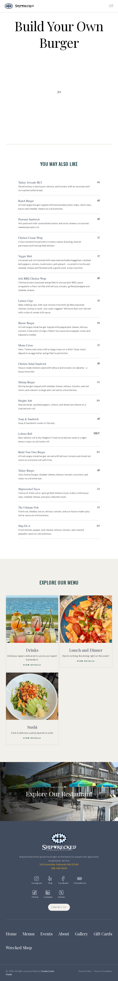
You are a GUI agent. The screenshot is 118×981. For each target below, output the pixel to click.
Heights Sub (25, 400)
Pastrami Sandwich (29, 219)
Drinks (32, 650)
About (63, 933)
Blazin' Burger (26, 323)
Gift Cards (103, 933)
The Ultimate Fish (28, 507)
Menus (29, 933)
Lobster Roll (25, 433)
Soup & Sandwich (28, 419)
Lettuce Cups (25, 301)
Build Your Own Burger (31, 452)
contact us (59, 907)
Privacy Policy (85, 971)
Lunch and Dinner (85, 650)
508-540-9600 (59, 868)
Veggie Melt (25, 256)
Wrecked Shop (19, 947)
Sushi (32, 727)
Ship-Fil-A (24, 526)
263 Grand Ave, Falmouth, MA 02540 (58, 864)
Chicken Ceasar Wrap (30, 238)
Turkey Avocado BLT (30, 182)
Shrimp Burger (26, 382)
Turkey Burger (26, 470)
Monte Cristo (25, 345)
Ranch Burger (26, 201)
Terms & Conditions (103, 971)
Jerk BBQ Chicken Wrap (32, 278)
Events (46, 933)
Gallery (81, 933)
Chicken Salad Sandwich (32, 364)
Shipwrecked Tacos (29, 489)
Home (11, 933)
